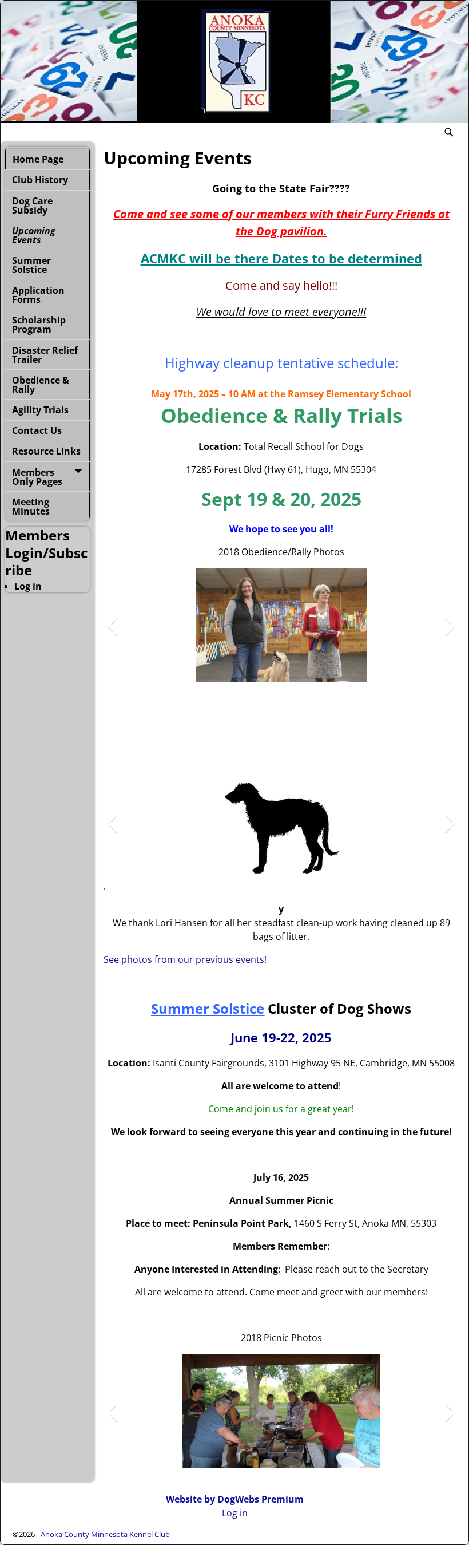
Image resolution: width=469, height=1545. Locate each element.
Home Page (38, 159)
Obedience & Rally (40, 385)
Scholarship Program (39, 324)
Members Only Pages (37, 477)
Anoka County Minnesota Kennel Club (105, 1534)
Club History (40, 179)
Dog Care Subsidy (32, 205)
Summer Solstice (31, 265)
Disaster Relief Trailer (45, 355)
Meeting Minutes (31, 506)
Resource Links (46, 451)
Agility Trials (40, 410)
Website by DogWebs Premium (235, 1499)
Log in (28, 586)
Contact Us (37, 430)
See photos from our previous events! (185, 959)
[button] (111, 625)
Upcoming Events (33, 235)
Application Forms (38, 295)
